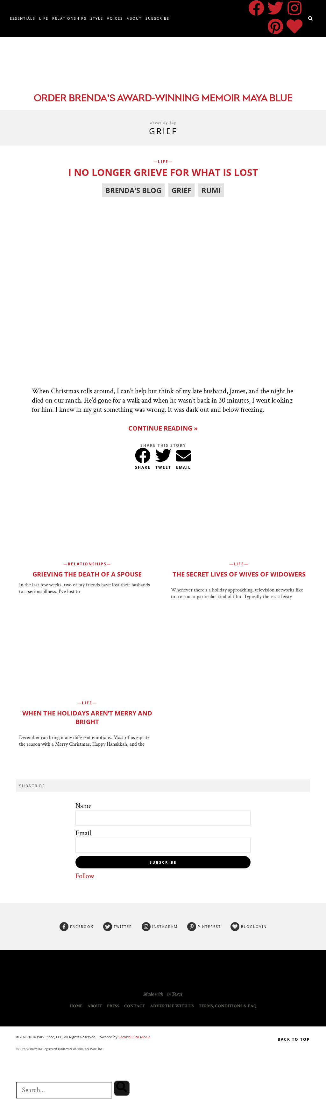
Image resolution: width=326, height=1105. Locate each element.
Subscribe (157, 18)
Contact (134, 1006)
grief (181, 190)
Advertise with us (172, 1006)
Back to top (294, 1039)
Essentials (22, 18)
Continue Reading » (163, 428)
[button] (143, 454)
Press (113, 1006)
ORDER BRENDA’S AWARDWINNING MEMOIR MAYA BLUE (163, 98)
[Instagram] (294, 8)
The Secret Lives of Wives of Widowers (239, 574)
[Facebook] (256, 8)
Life (43, 18)
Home (76, 1006)
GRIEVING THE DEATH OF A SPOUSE (87, 574)
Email (83, 833)
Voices (115, 18)
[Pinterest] (275, 26)
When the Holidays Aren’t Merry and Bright (87, 717)
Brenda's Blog (133, 190)
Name (83, 806)
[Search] (122, 1088)
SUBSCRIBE (163, 862)
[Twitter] (275, 8)
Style (96, 18)
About (134, 18)
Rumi (211, 190)
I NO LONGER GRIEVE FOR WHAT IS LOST (163, 172)
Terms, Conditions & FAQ (228, 1006)
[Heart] (294, 26)
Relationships (69, 18)
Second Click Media (133, 1036)
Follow (84, 876)
